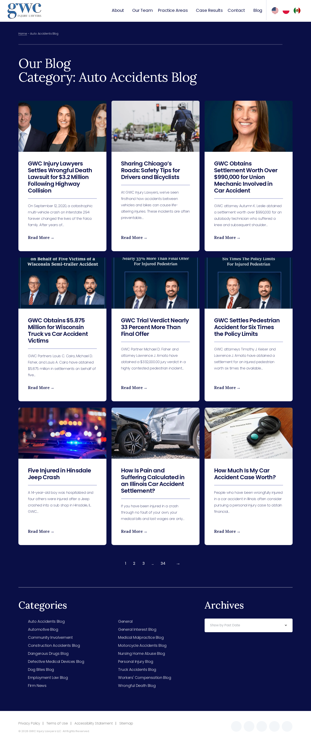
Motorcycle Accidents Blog (142, 645)
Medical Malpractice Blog (141, 637)
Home (22, 33)
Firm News (37, 685)
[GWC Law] (24, 10)
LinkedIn (274, 726)
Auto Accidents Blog (46, 621)
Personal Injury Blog (135, 661)
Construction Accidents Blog (54, 645)
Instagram (249, 726)
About (118, 10)
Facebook (236, 726)
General (125, 621)
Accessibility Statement (93, 723)
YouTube (287, 726)
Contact (236, 10)
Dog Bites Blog (41, 669)
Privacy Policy (29, 723)
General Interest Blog (137, 629)
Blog (257, 10)
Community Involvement (50, 637)
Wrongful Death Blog (137, 685)
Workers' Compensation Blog (144, 677)
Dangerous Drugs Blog (48, 653)
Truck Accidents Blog (137, 669)
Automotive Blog (43, 629)
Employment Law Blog (48, 677)
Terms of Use (57, 723)
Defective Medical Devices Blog (56, 661)
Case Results (209, 10)
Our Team (142, 10)
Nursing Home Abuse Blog (141, 653)
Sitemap (126, 723)
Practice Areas (173, 10)
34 (163, 563)
